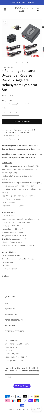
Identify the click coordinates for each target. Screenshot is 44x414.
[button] (5, 9)
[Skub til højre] (27, 62)
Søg (6, 303)
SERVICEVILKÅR (11, 314)
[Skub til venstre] (16, 62)
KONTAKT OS (10, 309)
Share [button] (6, 276)
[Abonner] (36, 377)
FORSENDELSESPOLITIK (14, 320)
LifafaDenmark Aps (19, 409)
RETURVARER (10, 325)
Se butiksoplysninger (12, 139)
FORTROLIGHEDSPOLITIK (14, 331)
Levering (14, 104)
